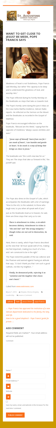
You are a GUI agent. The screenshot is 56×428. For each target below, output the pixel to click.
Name (9, 370)
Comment (9, 341)
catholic (10, 301)
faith (18, 301)
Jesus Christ (27, 301)
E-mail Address (12, 381)
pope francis (40, 301)
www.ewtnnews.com (25, 286)
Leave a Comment (25, 295)
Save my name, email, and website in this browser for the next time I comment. (27, 406)
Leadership (10, 295)
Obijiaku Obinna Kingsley (29, 292)
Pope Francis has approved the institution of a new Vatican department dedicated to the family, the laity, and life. (28, 311)
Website (9, 391)
